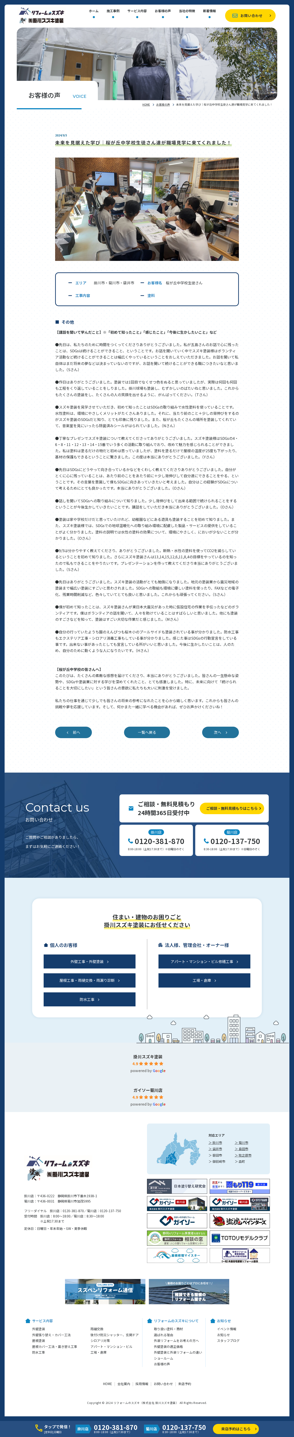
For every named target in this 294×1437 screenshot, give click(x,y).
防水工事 (87, 999)
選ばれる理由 (163, 1335)
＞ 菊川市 (241, 1142)
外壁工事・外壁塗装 (87, 961)
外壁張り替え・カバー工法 (51, 1335)
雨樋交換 (96, 1329)
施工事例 (113, 11)
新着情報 (209, 11)
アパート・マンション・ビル (111, 1346)
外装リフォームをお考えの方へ (176, 1340)
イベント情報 (226, 1329)
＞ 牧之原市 (243, 1155)
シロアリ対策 (100, 1340)
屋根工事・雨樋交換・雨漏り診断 (87, 980)
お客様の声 (163, 11)
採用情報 (142, 1383)
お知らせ (223, 1335)
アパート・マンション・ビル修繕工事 (202, 961)
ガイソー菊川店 (147, 1090)
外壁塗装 (38, 1329)
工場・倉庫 (202, 980)
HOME (146, 104)
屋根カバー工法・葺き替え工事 (54, 1346)
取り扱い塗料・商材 (168, 1329)
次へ (217, 732)
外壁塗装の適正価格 (168, 1346)
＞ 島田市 (241, 1148)
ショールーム (163, 1358)
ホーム (94, 11)
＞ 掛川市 (215, 1142)
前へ (76, 732)
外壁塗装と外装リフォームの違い (178, 1352)
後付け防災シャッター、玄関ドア (114, 1335)
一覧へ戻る (147, 732)
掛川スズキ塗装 (147, 1056)
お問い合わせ (251, 15)
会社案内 (123, 1383)
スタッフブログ (228, 1340)
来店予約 (184, 1383)
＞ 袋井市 (215, 1148)
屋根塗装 (38, 1340)
